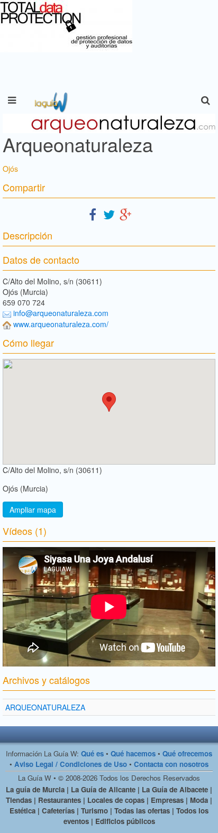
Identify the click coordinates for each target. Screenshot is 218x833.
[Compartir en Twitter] (109, 214)
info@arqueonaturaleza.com (60, 313)
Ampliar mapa (33, 509)
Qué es (92, 753)
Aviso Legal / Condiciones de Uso (70, 764)
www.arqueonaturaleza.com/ (60, 324)
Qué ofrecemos (187, 753)
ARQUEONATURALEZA (45, 707)
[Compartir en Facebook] (92, 214)
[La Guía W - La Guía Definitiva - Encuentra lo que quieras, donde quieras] (50, 100)
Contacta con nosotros (171, 764)
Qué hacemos (133, 753)
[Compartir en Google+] (125, 214)
